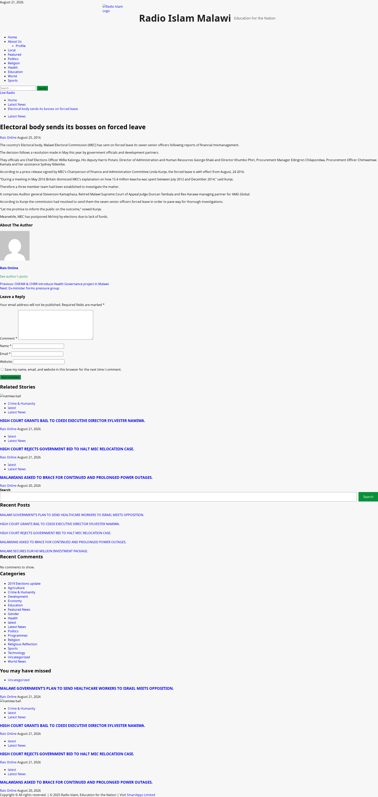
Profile (21, 46)
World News (17, 661)
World (12, 76)
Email (5, 354)
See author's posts (14, 276)
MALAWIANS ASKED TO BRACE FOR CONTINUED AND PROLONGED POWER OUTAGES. (76, 477)
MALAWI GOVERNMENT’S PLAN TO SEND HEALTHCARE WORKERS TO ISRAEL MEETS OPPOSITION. (72, 515)
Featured (14, 54)
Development (18, 596)
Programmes (18, 635)
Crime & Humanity (21, 403)
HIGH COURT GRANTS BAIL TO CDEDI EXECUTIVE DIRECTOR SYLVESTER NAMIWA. (72, 420)
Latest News (17, 116)
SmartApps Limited (141, 795)
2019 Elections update (24, 583)
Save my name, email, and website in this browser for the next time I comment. (63, 369)
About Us (15, 41)
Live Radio (7, 93)
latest (12, 408)
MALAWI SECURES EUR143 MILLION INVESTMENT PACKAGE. (44, 551)
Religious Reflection (22, 644)
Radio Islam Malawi (185, 18)
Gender (13, 614)
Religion (14, 63)
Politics (13, 59)
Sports (13, 80)
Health (13, 67)
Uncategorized (19, 657)
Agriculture (16, 588)
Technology (16, 653)
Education (15, 72)
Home (12, 37)
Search (5, 490)
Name (5, 346)
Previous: (54, 284)
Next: (29, 288)
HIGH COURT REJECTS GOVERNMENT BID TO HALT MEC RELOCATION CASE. (67, 448)
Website (6, 361)
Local (12, 50)
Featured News (19, 609)
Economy (15, 601)
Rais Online (8, 137)
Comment (8, 338)
